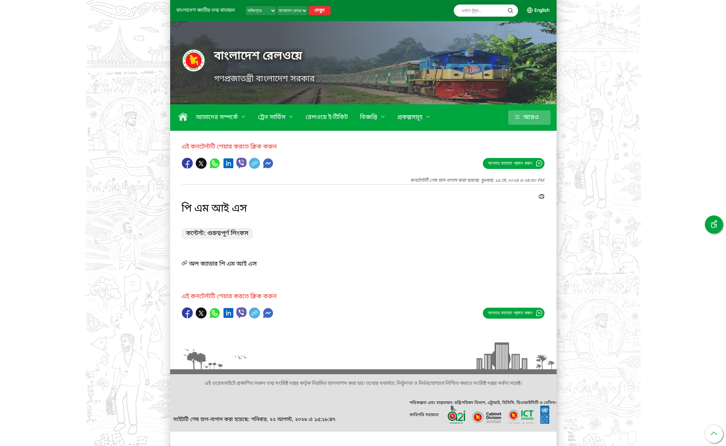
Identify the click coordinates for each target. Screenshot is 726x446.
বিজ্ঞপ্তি (369, 117)
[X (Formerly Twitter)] (202, 167)
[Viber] (241, 163)
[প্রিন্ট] (541, 198)
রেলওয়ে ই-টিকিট (327, 117)
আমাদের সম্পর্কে (217, 117)
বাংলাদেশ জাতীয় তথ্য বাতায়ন (205, 10)
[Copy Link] (255, 167)
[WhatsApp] (215, 167)
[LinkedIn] (229, 167)
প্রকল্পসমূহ (410, 117)
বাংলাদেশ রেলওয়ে (258, 56)
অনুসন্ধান (510, 11)
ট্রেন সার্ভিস (272, 117)
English (541, 11)
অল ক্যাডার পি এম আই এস (222, 264)
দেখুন (319, 11)
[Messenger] (268, 167)
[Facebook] (188, 167)
